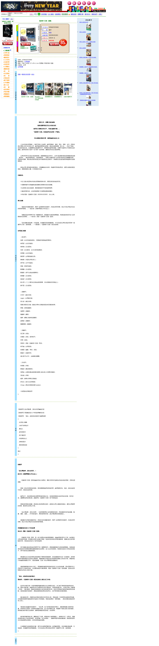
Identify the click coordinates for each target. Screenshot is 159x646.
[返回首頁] (100, 15)
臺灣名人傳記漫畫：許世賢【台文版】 (88, 57)
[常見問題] (89, 5)
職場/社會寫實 (26, 74)
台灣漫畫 (27, 61)
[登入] (31, 15)
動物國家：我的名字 (84, 73)
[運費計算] (80, 15)
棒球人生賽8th (83, 48)
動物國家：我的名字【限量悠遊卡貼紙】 (88, 66)
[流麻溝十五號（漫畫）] (27, 89)
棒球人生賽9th (83, 32)
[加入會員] (79, 5)
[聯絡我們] (94, 15)
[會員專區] (57, 15)
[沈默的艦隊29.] (68, 89)
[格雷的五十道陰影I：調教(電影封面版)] (8, 31)
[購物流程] (73, 15)
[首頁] (94, 5)
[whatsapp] (39, 15)
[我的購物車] (74, 5)
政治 (33, 74)
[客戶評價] (35, 15)
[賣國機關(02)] (49, 89)
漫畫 (19, 74)
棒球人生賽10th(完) (84, 22)
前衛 (50, 32)
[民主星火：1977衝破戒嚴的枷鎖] (39, 89)
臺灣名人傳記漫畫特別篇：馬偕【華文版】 (89, 82)
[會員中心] (84, 5)
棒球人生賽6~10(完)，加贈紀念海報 (87, 41)
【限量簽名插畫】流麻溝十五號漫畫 (87, 100)
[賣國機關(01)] (58, 89)
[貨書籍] (64, 15)
